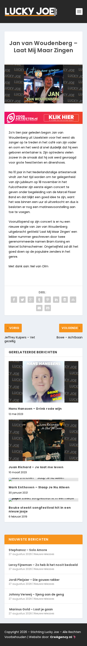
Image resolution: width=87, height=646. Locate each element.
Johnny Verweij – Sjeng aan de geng (36, 594)
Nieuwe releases (44, 554)
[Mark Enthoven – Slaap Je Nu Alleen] (44, 479)
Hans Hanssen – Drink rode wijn (35, 409)
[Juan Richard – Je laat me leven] (44, 440)
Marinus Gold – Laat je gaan (31, 609)
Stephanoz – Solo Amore (28, 550)
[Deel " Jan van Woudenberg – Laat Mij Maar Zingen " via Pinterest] (48, 299)
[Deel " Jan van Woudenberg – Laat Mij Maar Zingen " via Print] (48, 308)
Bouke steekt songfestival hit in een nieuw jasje (40, 509)
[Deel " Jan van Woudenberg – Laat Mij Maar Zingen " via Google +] (31, 299)
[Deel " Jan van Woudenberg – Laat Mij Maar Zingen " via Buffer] (64, 299)
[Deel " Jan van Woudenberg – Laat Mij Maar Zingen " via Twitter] (22, 299)
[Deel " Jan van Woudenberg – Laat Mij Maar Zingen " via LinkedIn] (56, 299)
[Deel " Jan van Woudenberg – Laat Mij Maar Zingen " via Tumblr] (39, 299)
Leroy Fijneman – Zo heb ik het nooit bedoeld (43, 565)
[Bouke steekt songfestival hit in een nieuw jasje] (44, 500)
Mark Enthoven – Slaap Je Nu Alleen (39, 487)
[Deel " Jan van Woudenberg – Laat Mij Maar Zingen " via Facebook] (14, 299)
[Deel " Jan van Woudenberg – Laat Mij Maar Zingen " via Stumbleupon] (73, 299)
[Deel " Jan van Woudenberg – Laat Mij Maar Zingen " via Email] (39, 308)
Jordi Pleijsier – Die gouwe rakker (34, 580)
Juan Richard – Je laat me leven (36, 467)
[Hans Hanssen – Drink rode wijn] (44, 382)
